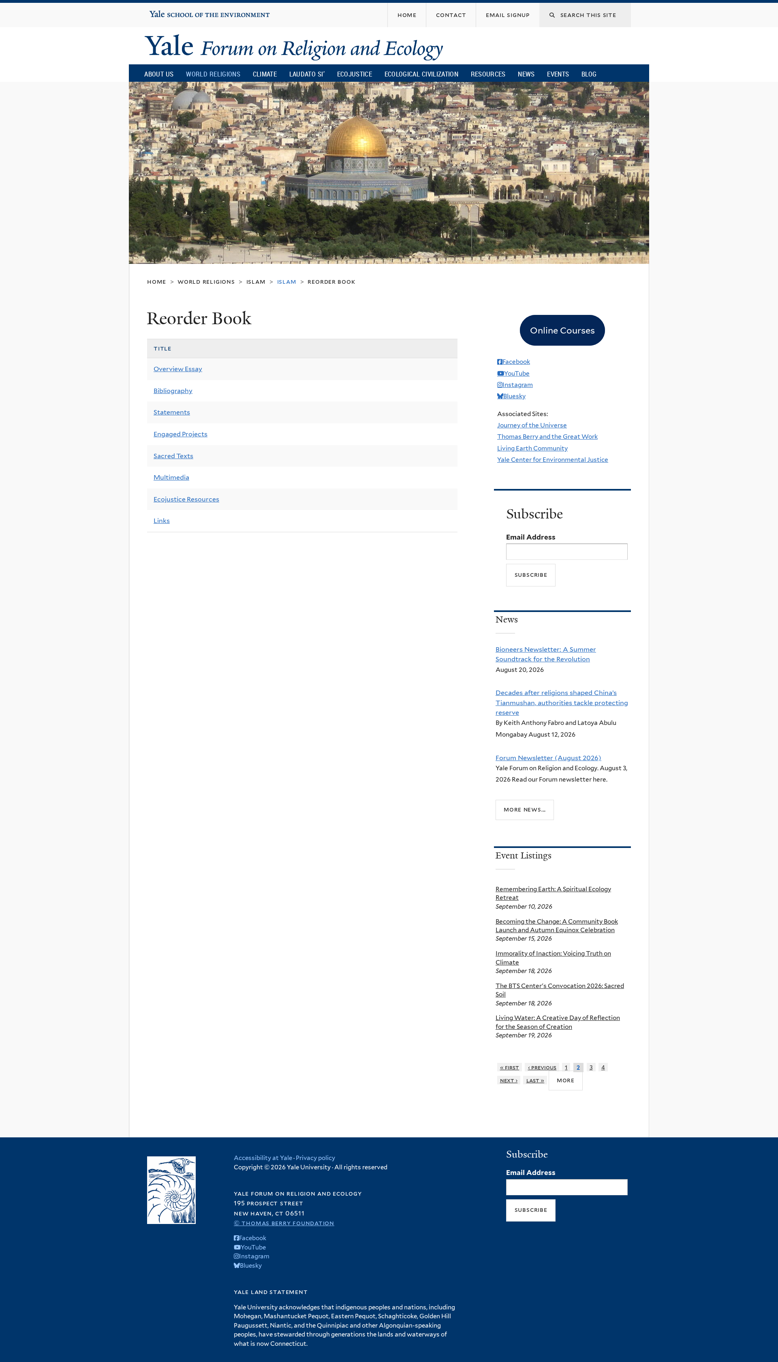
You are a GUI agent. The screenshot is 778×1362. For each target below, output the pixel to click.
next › (509, 1080)
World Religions (213, 74)
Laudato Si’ (307, 74)
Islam (256, 281)
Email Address (531, 537)
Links (162, 521)
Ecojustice (354, 74)
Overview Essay (178, 369)
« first (509, 1067)
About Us (158, 74)
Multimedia (171, 477)
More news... (525, 809)
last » (535, 1080)
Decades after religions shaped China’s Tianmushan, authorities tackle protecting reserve (562, 702)
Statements (172, 412)
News (526, 74)
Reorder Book (331, 281)
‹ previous (542, 1067)
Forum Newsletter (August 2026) (548, 758)
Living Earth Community (532, 448)
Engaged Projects (180, 434)
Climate (265, 74)
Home (156, 281)
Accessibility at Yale (263, 1158)
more (566, 1080)
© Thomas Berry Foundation (284, 1223)
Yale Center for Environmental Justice (552, 459)
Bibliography (173, 391)
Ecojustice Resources (186, 499)
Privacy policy (315, 1158)
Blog (588, 74)
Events (558, 74)
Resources (488, 74)
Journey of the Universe (532, 425)
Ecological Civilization (422, 74)
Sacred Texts (173, 456)
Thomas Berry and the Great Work (547, 436)
